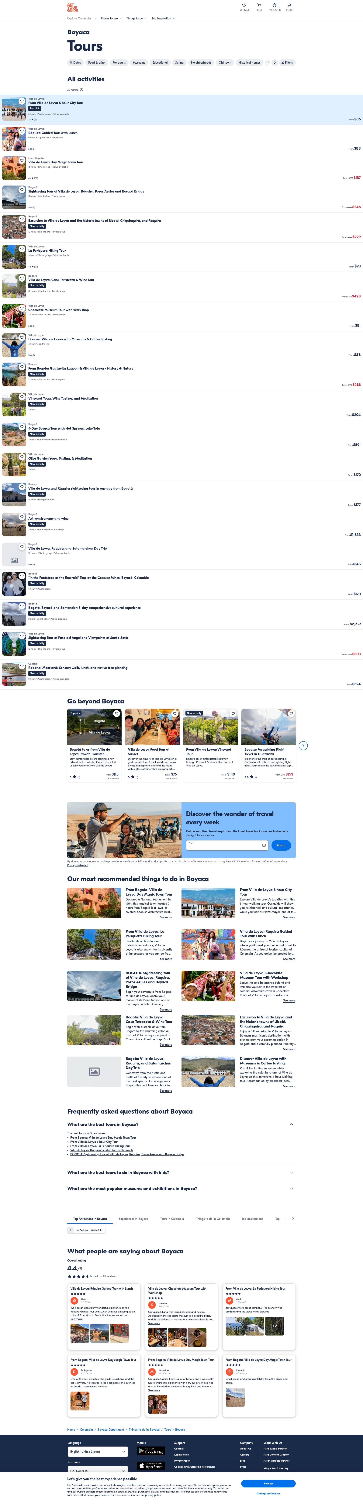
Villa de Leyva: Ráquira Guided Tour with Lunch (101, 1150)
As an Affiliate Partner (276, 1460)
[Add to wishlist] (22, 101)
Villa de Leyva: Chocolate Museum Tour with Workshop (177, 1291)
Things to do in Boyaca (144, 1429)
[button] (181, 110)
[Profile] (290, 5)
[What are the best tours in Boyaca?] (291, 1124)
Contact (179, 1448)
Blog (242, 1460)
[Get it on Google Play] (151, 1451)
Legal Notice (181, 1454)
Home (71, 1429)
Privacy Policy (182, 1460)
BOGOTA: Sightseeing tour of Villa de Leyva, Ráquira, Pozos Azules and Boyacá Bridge (127, 1154)
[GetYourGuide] (72, 8)
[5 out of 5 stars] (104, 1294)
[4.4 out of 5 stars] (78, 1276)
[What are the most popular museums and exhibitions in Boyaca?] (291, 1188)
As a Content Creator (276, 1454)
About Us (245, 1448)
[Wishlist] (244, 5)
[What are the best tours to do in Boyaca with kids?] (291, 1172)
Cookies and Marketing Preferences (194, 1466)
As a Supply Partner (275, 1448)
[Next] (303, 745)
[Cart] (259, 5)
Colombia (86, 1429)
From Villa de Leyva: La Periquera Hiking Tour (100, 1146)
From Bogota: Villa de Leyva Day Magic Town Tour (103, 1137)
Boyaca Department (111, 1429)
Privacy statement (77, 865)
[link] (181, 110)
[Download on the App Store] (151, 1466)
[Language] (274, 5)
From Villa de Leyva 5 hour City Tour (94, 1142)
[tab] (90, 1219)
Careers (244, 1454)
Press (243, 1466)
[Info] (81, 89)
